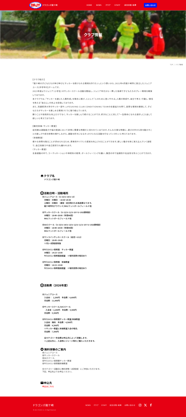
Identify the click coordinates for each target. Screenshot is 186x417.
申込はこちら (47, 386)
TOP (171, 64)
